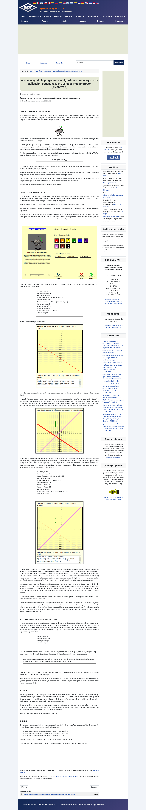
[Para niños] (124, 21)
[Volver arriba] (142, 806)
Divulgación (92, 17)
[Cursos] (60, 16)
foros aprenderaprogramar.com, (67, 776)
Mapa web (43, 63)
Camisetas (119, 17)
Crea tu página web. (110, 183)
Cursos (56, 17)
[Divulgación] (97, 16)
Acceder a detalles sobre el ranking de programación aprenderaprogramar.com (113, 301)
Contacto (59, 63)
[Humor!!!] (83, 16)
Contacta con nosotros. (113, 457)
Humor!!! (79, 17)
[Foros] (47, 21)
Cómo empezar (33, 17)
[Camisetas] (124, 16)
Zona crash (106, 17)
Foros (44, 21)
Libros (46, 17)
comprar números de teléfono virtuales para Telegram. (113, 195)
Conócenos (25, 21)
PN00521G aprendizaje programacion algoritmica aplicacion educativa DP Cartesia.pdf (49, 794)
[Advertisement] (73, 39)
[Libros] (50, 16)
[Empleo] (71, 16)
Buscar (120, 63)
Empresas (100, 21)
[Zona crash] (111, 16)
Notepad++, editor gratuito (112, 216)
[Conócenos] (30, 21)
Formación (82, 21)
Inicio (22, 17)
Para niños (119, 21)
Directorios (63, 21)
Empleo (67, 17)
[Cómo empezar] (40, 16)
